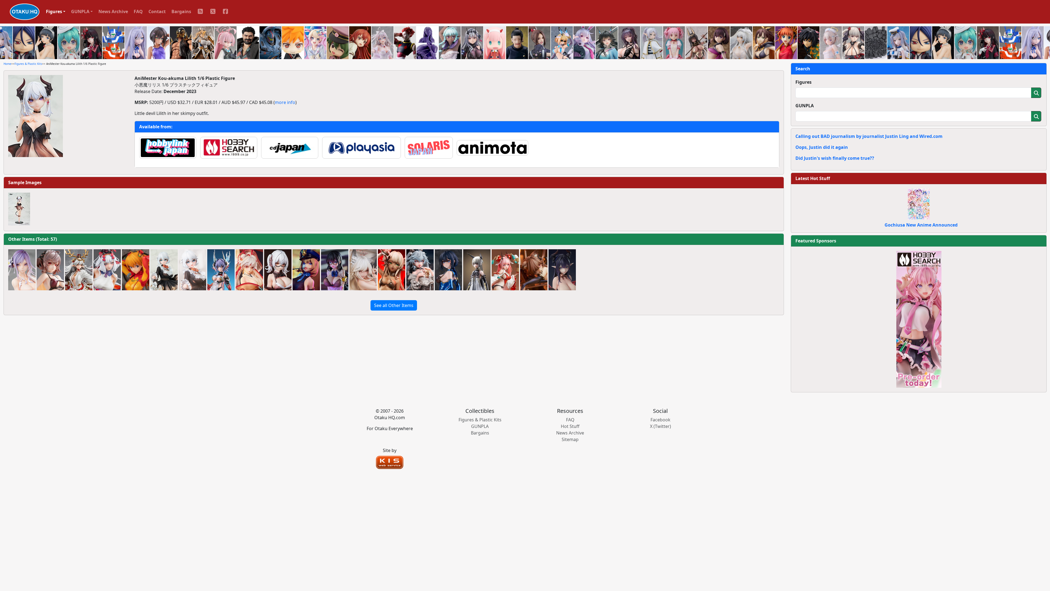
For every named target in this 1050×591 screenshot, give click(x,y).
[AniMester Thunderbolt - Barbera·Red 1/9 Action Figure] (221, 270)
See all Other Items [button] (393, 305)
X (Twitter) (660, 426)
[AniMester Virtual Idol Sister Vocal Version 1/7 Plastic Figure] (192, 270)
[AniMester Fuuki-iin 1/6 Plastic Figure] (334, 270)
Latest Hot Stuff (812, 178)
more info (285, 102)
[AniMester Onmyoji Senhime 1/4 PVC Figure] (107, 270)
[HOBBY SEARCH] (918, 319)
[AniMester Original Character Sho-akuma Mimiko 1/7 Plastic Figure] (391, 270)
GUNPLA (804, 106)
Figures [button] (54, 11)
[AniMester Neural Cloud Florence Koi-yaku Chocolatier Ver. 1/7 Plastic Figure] (420, 270)
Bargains (181, 11)
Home (7, 64)
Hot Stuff (570, 426)
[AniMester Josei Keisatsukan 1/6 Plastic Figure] (306, 270)
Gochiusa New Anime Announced (921, 225)
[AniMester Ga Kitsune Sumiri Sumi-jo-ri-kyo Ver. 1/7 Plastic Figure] (363, 270)
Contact (157, 11)
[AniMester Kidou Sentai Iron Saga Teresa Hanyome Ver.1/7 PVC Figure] (22, 270)
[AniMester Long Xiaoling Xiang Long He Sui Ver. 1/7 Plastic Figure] (505, 270)
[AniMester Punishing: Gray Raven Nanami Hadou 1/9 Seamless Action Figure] (477, 270)
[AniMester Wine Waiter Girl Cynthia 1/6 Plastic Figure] (277, 270)
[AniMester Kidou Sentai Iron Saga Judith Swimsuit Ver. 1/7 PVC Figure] (50, 270)
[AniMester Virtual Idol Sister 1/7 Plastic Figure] (164, 270)
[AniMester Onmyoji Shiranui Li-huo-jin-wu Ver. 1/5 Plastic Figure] (249, 270)
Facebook (660, 420)
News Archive (113, 11)
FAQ (138, 11)
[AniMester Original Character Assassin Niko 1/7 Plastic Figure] (533, 270)
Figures (803, 82)
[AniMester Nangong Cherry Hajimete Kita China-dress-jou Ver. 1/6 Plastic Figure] (448, 270)
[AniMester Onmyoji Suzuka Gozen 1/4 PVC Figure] (78, 270)
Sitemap (570, 439)
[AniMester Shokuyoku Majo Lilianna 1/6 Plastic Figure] (562, 270)
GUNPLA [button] (80, 11)
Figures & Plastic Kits (28, 64)
